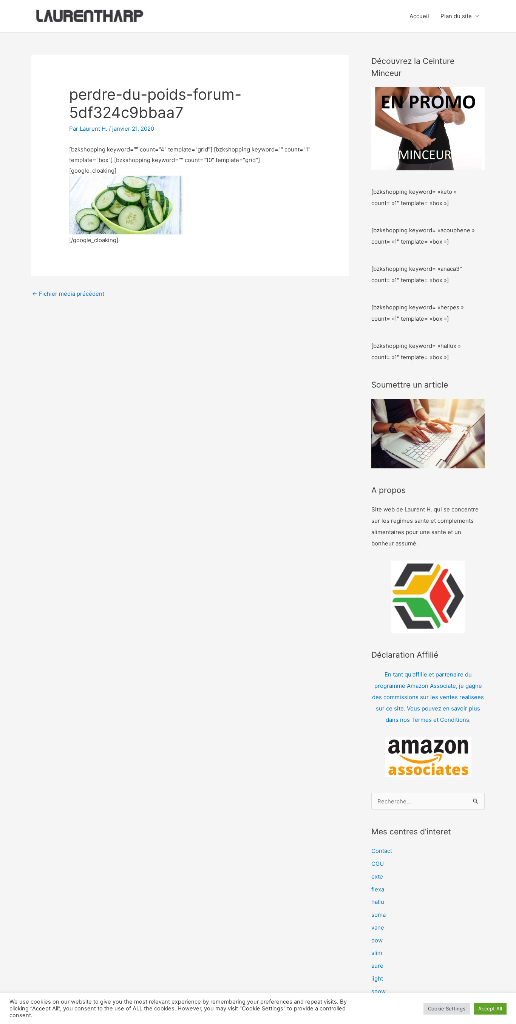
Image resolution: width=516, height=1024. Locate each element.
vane (377, 927)
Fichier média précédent (68, 293)
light (377, 978)
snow (378, 991)
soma (378, 914)
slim (376, 952)
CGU (377, 863)
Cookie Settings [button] (446, 1008)
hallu (377, 901)
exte (377, 876)
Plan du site (456, 16)
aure (377, 965)
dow (377, 940)
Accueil (419, 16)
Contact (381, 850)
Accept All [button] (490, 1008)
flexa (377, 889)
